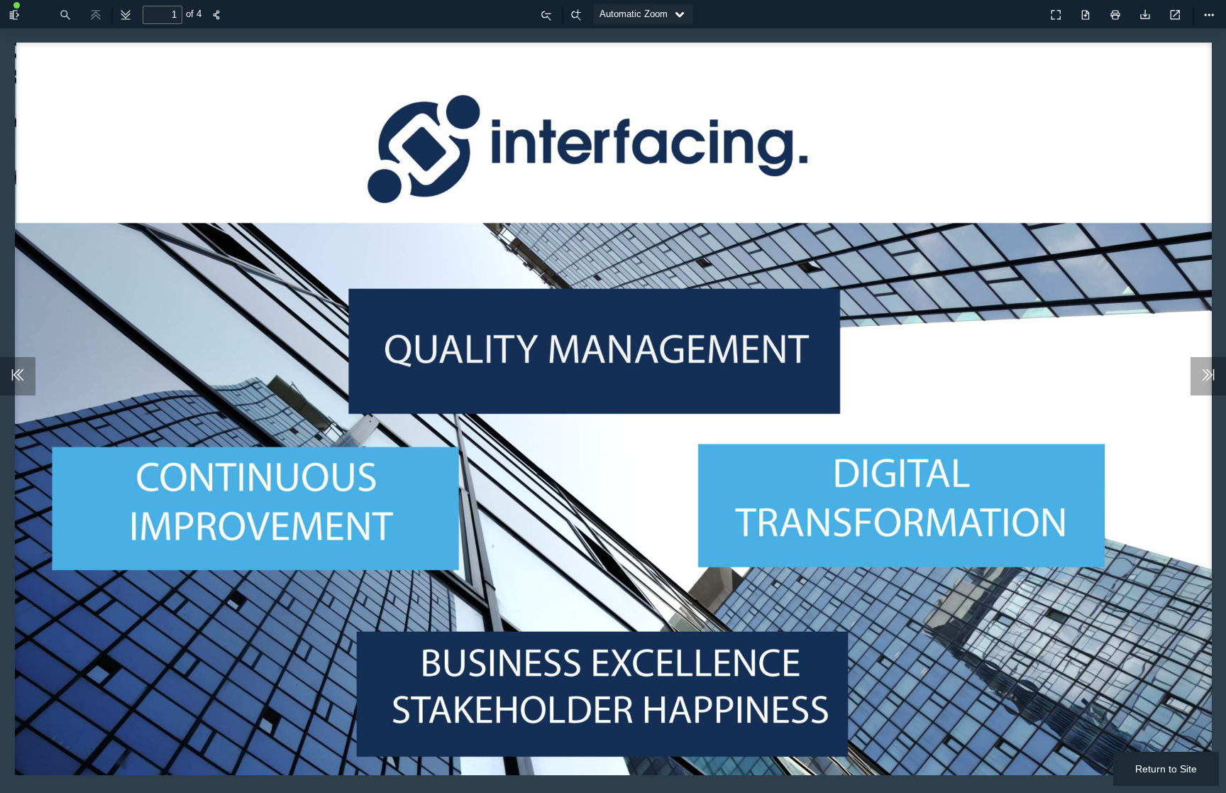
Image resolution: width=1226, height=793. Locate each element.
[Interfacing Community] (1024, 11)
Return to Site (1166, 769)
